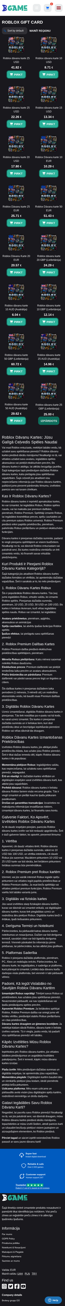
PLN (27, 1273)
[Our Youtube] (24, 1287)
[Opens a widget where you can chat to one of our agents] (53, 1300)
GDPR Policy (8, 1238)
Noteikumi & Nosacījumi (14, 1247)
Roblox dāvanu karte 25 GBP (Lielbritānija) (48, 406)
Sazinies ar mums (11, 1261)
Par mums (7, 1234)
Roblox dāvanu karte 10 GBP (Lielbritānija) (49, 307)
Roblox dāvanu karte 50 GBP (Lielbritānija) (16, 357)
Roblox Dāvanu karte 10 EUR (48, 159)
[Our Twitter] (11, 1287)
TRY (34, 1273)
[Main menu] (37, 8)
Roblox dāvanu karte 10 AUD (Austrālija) (16, 307)
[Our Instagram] (5, 1287)
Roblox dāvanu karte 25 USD (16, 60)
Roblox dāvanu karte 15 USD (48, 109)
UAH (20, 1273)
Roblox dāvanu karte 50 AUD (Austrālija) (16, 406)
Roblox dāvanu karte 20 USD (16, 159)
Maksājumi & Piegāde (13, 1252)
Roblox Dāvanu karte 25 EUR (16, 208)
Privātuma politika (11, 1243)
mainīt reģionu (40, 30)
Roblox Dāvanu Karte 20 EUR (16, 258)
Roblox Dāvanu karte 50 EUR (48, 208)
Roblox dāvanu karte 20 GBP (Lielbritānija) (49, 258)
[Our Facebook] (17, 1287)
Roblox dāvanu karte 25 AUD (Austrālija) (48, 357)
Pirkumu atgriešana (11, 1256)
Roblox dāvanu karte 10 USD (48, 60)
